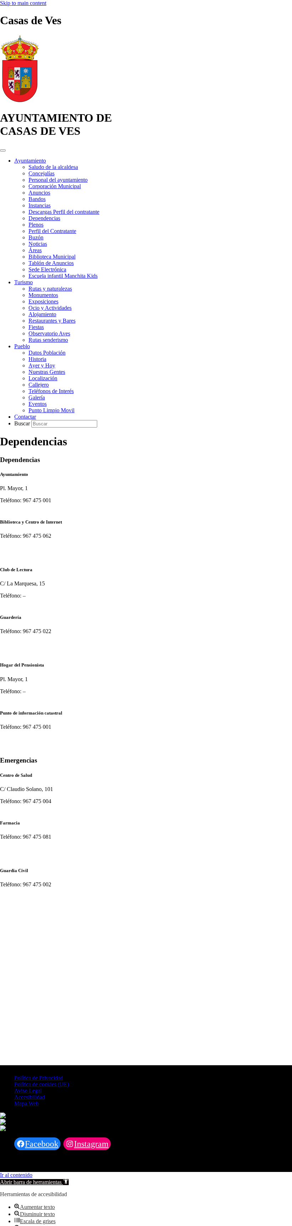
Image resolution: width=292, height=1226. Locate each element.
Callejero (38, 385)
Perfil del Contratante (52, 231)
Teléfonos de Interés (51, 391)
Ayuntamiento (30, 161)
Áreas (35, 250)
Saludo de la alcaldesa (53, 167)
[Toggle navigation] (3, 150)
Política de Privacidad (38, 1078)
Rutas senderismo (48, 340)
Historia (37, 359)
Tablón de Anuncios (51, 263)
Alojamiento (42, 314)
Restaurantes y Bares (51, 321)
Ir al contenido (16, 1175)
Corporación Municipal (54, 186)
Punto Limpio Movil (51, 410)
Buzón (35, 237)
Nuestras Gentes (46, 372)
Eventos (37, 404)
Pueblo (22, 346)
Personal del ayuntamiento (58, 180)
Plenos (35, 225)
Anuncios (39, 193)
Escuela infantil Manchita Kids (63, 276)
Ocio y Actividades (50, 308)
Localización (42, 378)
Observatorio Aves (49, 333)
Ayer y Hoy (41, 365)
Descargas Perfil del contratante (63, 212)
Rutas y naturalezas (50, 289)
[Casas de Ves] (20, 100)
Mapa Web (26, 1103)
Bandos (37, 199)
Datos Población (47, 353)
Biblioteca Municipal (51, 257)
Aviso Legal (28, 1091)
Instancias (39, 205)
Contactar (25, 417)
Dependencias (44, 218)
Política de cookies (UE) (41, 1084)
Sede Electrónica (47, 269)
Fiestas (36, 327)
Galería (36, 397)
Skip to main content (23, 3)
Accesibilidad (29, 1097)
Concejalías (41, 173)
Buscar (22, 423)
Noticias (37, 244)
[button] (34, 1182)
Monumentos (43, 295)
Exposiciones (43, 301)
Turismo (23, 282)
